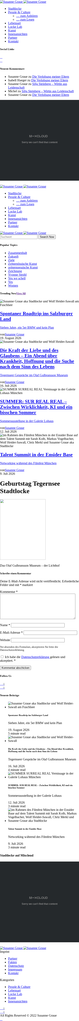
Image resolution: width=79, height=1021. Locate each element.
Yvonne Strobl (17, 274)
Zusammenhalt (17, 253)
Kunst (12, 30)
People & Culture (19, 12)
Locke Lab (15, 26)
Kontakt (13, 41)
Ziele (11, 260)
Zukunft (13, 256)
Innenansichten (17, 34)
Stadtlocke (14, 8)
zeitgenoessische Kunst (23, 267)
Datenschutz (16, 966)
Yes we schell (17, 278)
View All (21, 293)
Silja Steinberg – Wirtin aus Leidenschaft (48, 91)
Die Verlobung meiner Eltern (50, 76)
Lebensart (14, 23)
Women (13, 285)
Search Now (47, 236)
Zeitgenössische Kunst (22, 263)
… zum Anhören (27, 16)
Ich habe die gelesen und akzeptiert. (32, 658)
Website (5, 640)
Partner (12, 37)
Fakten (12, 962)
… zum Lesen (25, 19)
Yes (10, 282)
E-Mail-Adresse (11, 632)
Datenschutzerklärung (35, 657)
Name (5, 625)
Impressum (15, 969)
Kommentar (9, 591)
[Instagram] (1, 60)
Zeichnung (15, 271)
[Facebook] (1, 57)
